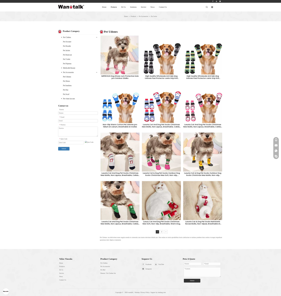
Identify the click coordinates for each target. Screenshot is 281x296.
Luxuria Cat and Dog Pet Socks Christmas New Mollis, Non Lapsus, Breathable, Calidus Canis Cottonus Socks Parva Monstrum (120, 223)
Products (62, 266)
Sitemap (137, 292)
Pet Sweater (67, 42)
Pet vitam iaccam (69, 99)
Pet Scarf (66, 94)
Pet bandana (67, 85)
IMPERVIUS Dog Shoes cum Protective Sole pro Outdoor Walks (120, 77)
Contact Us (62, 280)
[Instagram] (220, 1)
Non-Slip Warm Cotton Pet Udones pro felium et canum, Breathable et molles (120, 126)
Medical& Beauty (69, 68)
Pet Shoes (66, 81)
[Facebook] (213, 1)
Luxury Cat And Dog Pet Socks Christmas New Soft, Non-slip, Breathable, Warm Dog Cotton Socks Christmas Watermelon (161, 223)
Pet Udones (67, 77)
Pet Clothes (67, 37)
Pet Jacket (66, 50)
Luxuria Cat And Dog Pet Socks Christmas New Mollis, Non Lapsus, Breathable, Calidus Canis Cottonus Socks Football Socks (161, 126)
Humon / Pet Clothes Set (108, 273)
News (61, 276)
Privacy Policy (145, 292)
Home (61, 263)
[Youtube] (216, 1)
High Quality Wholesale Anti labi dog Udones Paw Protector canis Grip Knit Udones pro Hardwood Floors (161, 77)
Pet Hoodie (67, 46)
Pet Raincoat (67, 55)
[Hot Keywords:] (207, 7)
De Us (61, 270)
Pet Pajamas (67, 64)
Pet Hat (65, 90)
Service (61, 273)
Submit (64, 148)
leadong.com (162, 292)
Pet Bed (102, 270)
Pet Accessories (68, 72)
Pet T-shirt (66, 59)
